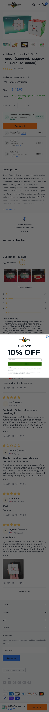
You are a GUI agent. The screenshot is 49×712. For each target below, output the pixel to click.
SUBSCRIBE (24, 364)
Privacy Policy (22, 372)
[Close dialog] (47, 336)
